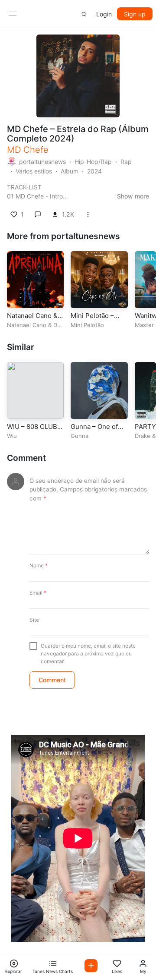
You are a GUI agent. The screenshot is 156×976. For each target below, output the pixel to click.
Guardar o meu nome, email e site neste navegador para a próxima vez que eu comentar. (88, 653)
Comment (26, 458)
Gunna (79, 435)
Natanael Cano (26, 324)
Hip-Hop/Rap (93, 161)
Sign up (135, 14)
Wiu (12, 435)
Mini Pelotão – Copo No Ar (92, 320)
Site (34, 620)
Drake (142, 435)
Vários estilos (34, 171)
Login (104, 14)
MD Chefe (28, 150)
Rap (126, 161)
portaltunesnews (42, 161)
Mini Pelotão (87, 324)
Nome (38, 565)
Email (37, 592)
